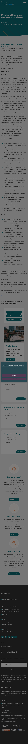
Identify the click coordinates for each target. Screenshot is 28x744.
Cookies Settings (14, 371)
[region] (14, 372)
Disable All (14, 375)
